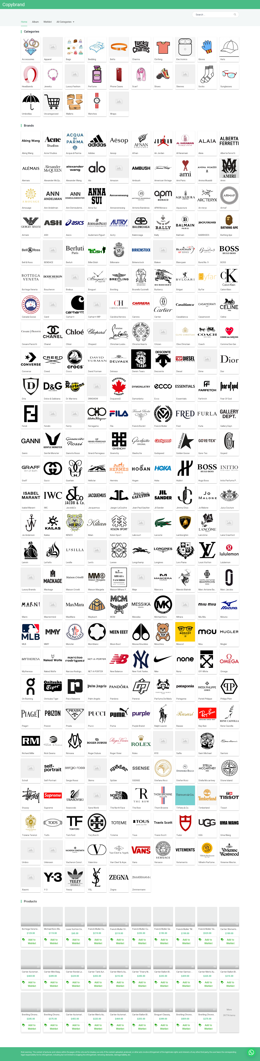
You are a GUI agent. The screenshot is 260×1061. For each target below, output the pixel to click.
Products (30, 901)
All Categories (64, 21)
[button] (251, 1052)
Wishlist (47, 21)
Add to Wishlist (32, 941)
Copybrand (13, 4)
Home (24, 21)
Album (35, 21)
